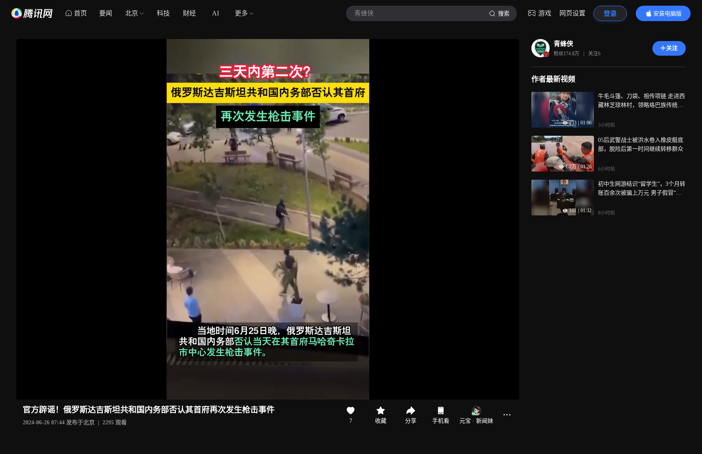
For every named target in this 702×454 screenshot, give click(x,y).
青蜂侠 (563, 43)
